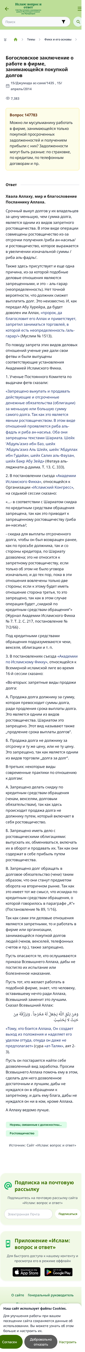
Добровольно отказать (41, 1342)
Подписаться (68, 1214)
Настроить (67, 1342)
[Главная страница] (15, 39)
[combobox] (32, 21)
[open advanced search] (63, 21)
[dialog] (40, 1327)
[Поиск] (78, 22)
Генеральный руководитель (51, 1295)
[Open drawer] (79, 8)
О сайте (17, 1295)
